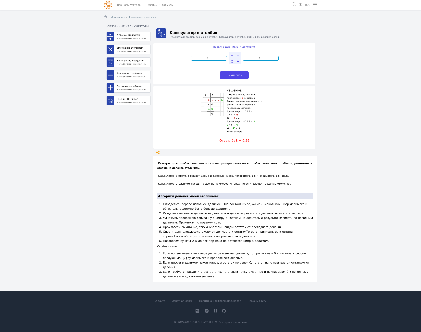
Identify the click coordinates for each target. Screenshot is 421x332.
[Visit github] (224, 312)
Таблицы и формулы (159, 4)
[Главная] (105, 17)
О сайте (160, 300)
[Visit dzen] (215, 311)
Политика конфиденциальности (220, 300)
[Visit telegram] (207, 311)
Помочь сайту (257, 300)
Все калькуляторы (129, 4)
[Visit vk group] (197, 311)
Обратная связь (182, 300)
